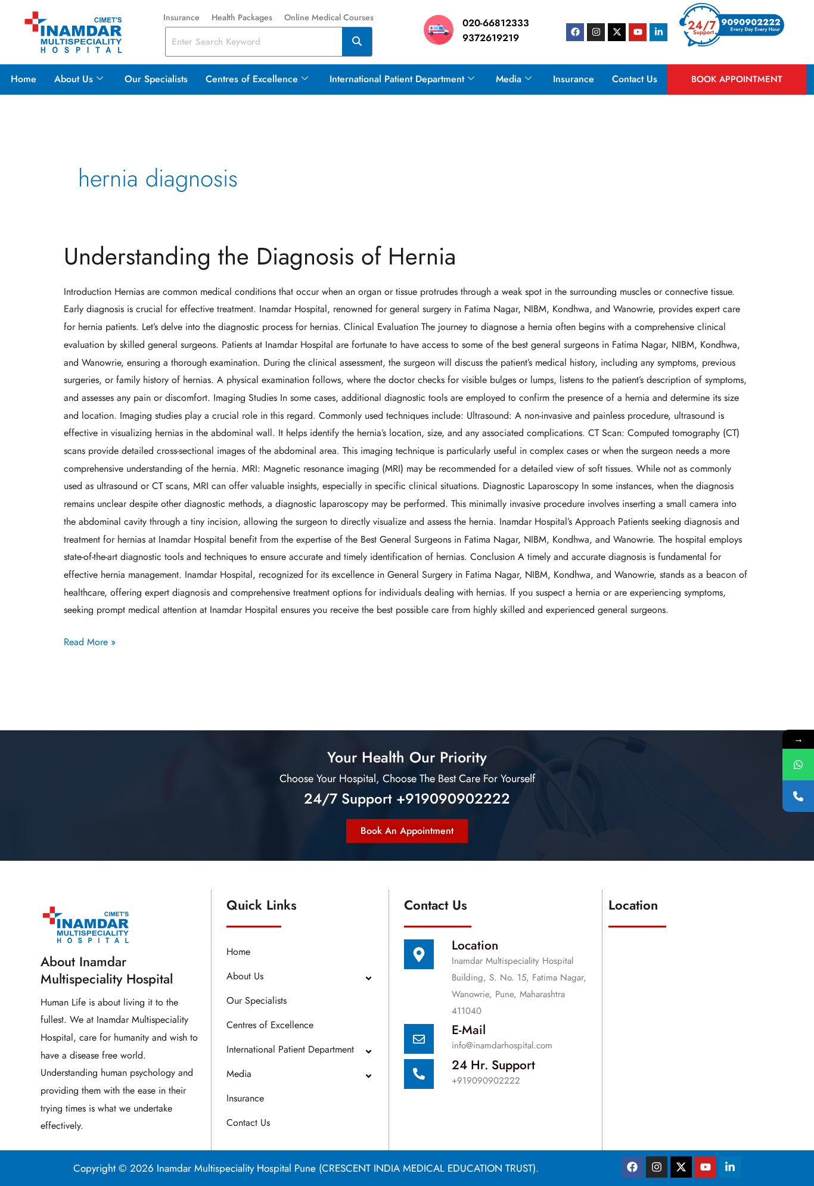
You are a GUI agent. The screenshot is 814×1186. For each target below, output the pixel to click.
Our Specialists (156, 79)
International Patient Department (397, 79)
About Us (73, 79)
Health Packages (242, 17)
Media (508, 79)
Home (23, 79)
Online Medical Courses (329, 17)
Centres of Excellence (252, 79)
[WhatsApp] (798, 764)
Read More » (90, 641)
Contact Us (634, 79)
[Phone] (798, 796)
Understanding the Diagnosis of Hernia (260, 256)
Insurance (181, 17)
